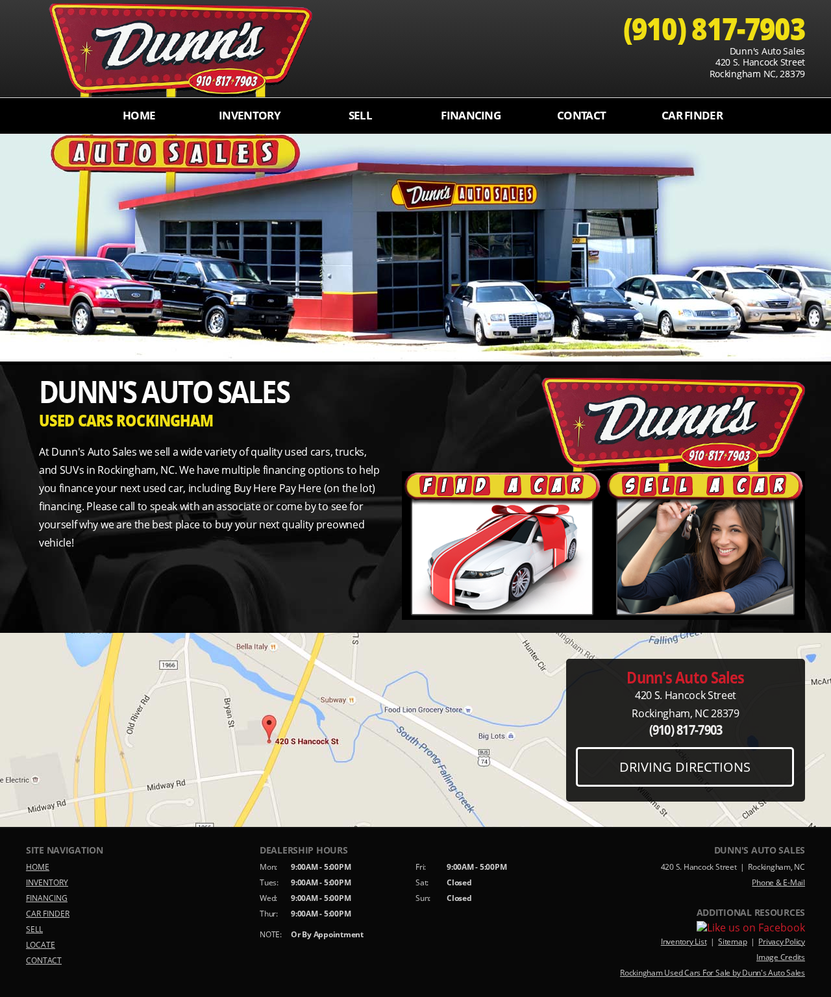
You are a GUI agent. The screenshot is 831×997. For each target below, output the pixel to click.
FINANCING (471, 115)
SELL (360, 115)
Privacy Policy (781, 941)
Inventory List (684, 941)
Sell (704, 545)
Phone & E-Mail (778, 882)
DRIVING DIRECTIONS (684, 767)
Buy (503, 545)
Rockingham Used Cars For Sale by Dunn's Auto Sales (712, 972)
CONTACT (581, 115)
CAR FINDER (692, 115)
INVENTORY (249, 115)
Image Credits (780, 957)
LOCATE (40, 944)
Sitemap (732, 941)
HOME (139, 115)
